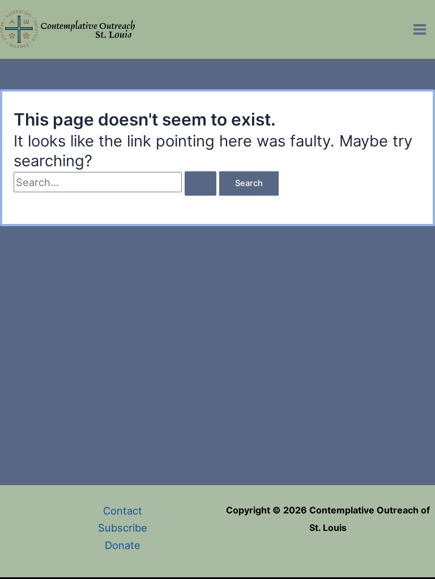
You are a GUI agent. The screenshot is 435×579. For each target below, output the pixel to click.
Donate (122, 545)
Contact (122, 510)
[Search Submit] (200, 183)
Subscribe (122, 527)
